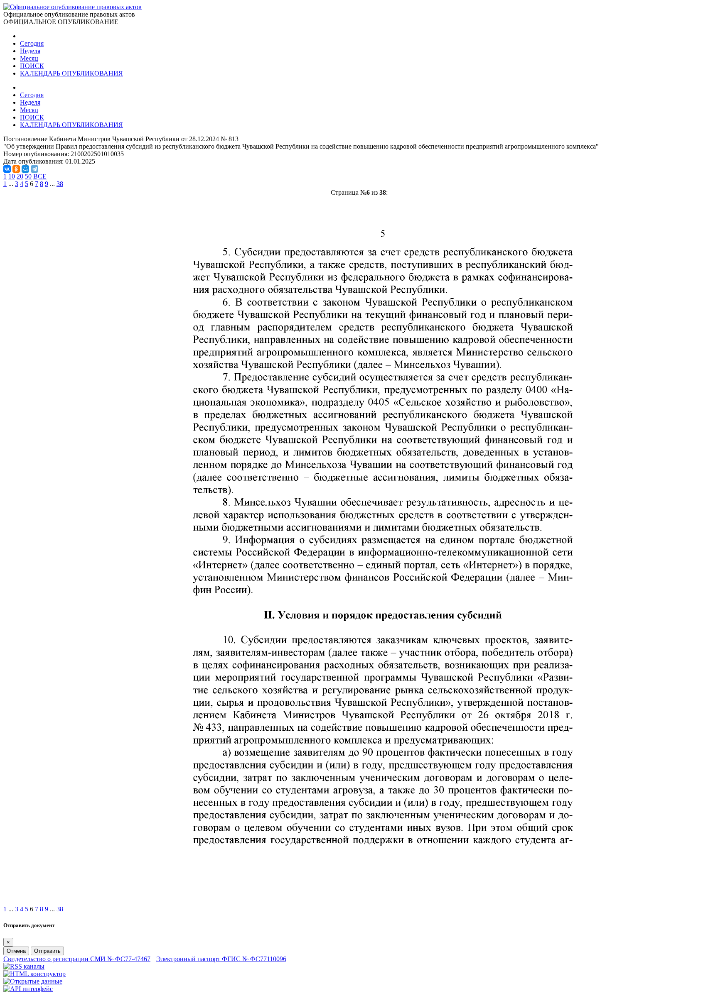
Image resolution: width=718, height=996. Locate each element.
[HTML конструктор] (34, 973)
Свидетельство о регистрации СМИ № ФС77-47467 (76, 958)
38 (60, 183)
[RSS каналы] (23, 966)
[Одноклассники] (16, 169)
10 (11, 176)
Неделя (30, 50)
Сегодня (32, 43)
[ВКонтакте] (7, 169)
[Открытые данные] (32, 981)
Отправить (47, 951)
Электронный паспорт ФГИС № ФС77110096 (221, 958)
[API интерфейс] (28, 988)
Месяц (29, 58)
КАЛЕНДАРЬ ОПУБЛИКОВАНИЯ (71, 73)
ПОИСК (32, 65)
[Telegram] (34, 169)
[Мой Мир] (25, 169)
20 (20, 176)
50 (28, 176)
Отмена (16, 951)
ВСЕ (40, 176)
